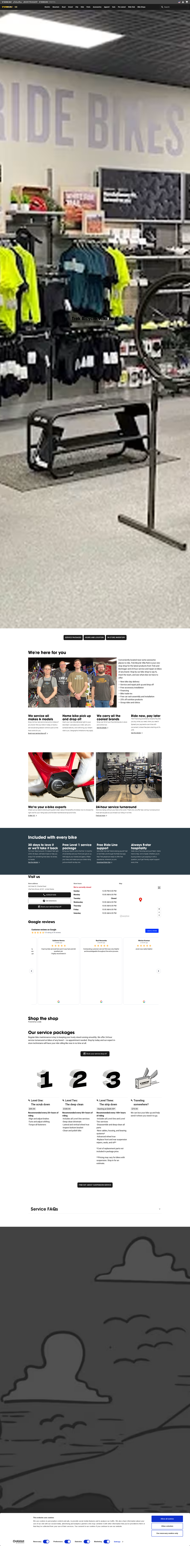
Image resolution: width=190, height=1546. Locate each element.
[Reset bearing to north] (159, 915)
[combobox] (174, 7)
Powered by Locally (34, 1022)
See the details (102, 728)
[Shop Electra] (17, 2)
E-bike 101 (31, 815)
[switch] (67, 1541)
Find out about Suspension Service (95, 1185)
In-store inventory (116, 637)
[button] (140, 900)
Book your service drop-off (37, 733)
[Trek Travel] (47, 2)
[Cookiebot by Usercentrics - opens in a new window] (18, 1541)
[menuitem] (47, 7)
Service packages (73, 637)
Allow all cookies (167, 1519)
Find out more (100, 815)
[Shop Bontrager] (30, 2)
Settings (117, 1542)
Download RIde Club (104, 862)
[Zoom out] (159, 912)
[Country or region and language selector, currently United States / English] (179, 2)
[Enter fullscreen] (159, 887)
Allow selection (167, 1526)
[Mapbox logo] (124, 916)
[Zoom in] (159, 909)
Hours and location (94, 637)
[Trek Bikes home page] (7, 2)
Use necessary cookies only (167, 1533)
